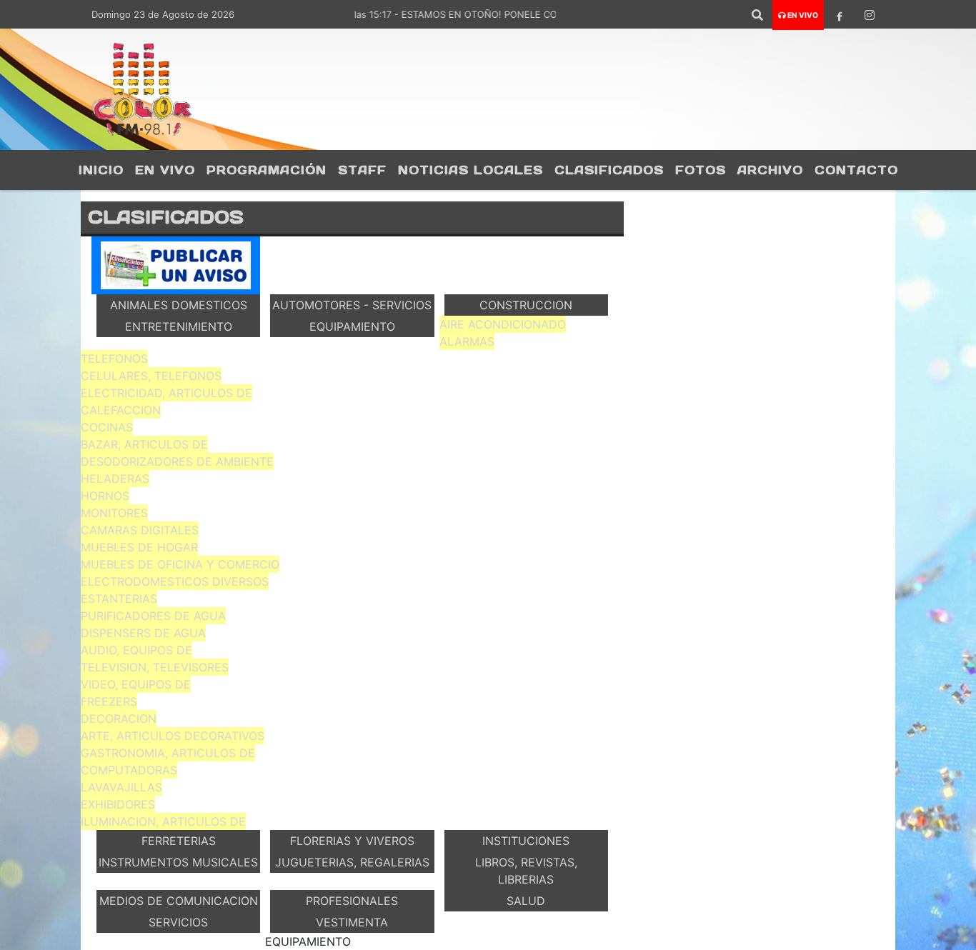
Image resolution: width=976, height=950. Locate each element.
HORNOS (105, 496)
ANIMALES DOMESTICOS (178, 305)
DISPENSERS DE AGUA (143, 633)
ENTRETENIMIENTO (178, 326)
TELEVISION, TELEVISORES (155, 667)
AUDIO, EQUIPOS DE (136, 650)
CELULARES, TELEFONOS (151, 376)
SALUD (526, 901)
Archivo (770, 170)
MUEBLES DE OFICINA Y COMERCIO (180, 564)
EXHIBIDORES (118, 804)
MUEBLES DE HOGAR (139, 547)
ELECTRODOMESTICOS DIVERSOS (175, 581)
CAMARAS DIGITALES (140, 530)
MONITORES (114, 513)
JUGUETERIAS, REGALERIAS (352, 862)
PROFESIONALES (352, 901)
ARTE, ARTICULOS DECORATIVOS (172, 736)
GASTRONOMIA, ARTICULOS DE (168, 753)
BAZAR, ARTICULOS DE (144, 444)
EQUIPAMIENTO (352, 326)
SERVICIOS (178, 922)
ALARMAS (466, 341)
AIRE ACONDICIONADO (502, 324)
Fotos (700, 170)
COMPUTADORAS (129, 770)
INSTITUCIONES (525, 841)
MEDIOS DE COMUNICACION (178, 901)
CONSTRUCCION (525, 305)
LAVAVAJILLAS (121, 787)
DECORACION (118, 718)
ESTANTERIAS (119, 598)
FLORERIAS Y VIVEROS (352, 841)
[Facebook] (839, 15)
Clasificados (609, 170)
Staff (362, 170)
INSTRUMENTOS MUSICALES (178, 862)
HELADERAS (115, 478)
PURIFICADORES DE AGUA (153, 616)
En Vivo (165, 170)
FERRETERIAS (178, 841)
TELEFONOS (114, 358)
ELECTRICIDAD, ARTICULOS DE (166, 393)
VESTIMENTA (352, 922)
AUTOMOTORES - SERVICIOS (352, 305)
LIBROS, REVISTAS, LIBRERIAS (526, 870)
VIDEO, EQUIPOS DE (136, 684)
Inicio (101, 170)
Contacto (856, 170)
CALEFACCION (121, 410)
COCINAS (107, 427)
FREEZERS (109, 701)
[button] (757, 15)
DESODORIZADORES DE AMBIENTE (177, 461)
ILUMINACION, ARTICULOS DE (163, 821)
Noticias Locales (470, 170)
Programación (266, 170)
